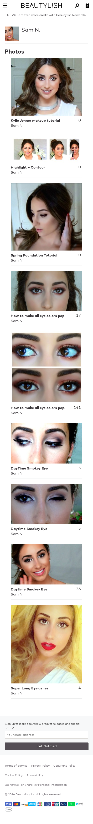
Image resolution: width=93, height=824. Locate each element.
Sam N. (30, 30)
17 (78, 315)
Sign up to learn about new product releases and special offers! (42, 726)
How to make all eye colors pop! (38, 408)
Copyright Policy (64, 765)
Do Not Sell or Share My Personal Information (36, 785)
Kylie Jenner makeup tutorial (35, 120)
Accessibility (34, 775)
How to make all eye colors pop (37, 316)
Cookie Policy (14, 775)
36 (78, 589)
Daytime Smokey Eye (29, 529)
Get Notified (46, 746)
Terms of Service (16, 765)
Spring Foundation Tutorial (34, 255)
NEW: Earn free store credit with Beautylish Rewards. (46, 15)
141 (77, 407)
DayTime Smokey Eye (29, 468)
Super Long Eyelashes (29, 688)
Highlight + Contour (28, 167)
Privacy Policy (40, 765)
